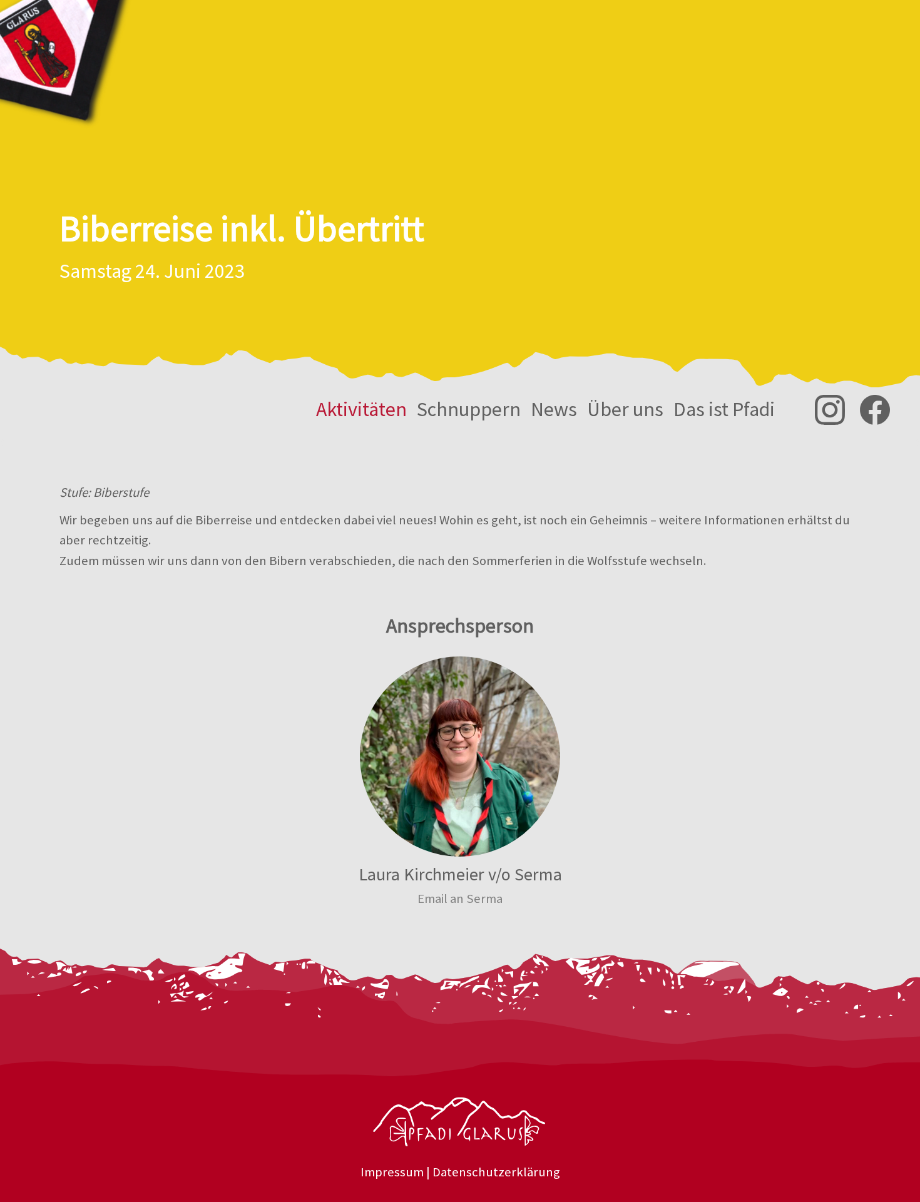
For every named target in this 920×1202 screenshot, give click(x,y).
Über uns (625, 409)
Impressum (392, 1172)
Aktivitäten (361, 409)
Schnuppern (469, 409)
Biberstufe (121, 492)
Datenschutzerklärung (496, 1172)
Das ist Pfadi (724, 409)
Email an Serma (460, 898)
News (554, 409)
